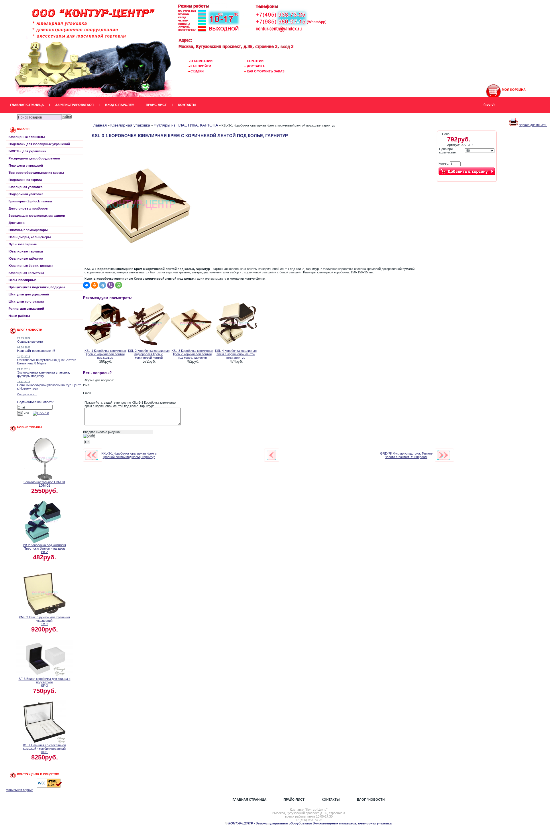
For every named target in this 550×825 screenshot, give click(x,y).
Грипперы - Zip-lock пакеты (30, 201)
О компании (201, 61)
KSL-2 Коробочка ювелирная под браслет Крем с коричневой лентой (149, 354)
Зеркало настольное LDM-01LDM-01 (44, 483)
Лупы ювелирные (23, 244)
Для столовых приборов (28, 208)
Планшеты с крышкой (26, 165)
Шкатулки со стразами (26, 301)
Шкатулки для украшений (29, 294)
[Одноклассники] (94, 285)
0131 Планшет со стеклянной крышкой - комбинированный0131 (44, 748)
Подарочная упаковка (26, 194)
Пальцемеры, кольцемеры (30, 237)
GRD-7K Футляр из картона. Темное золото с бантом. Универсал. (406, 455)
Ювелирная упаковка (25, 187)
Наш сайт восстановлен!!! (36, 350)
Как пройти (200, 66)
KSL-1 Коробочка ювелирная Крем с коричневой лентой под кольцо (105, 354)
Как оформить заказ (265, 71)
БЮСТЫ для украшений (27, 151)
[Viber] (110, 285)
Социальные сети (30, 341)
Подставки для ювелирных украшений (39, 144)
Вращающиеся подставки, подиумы (37, 287)
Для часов (17, 222)
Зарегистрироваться (74, 104)
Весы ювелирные (22, 280)
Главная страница (27, 104)
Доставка (256, 66)
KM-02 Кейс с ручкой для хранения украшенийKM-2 (44, 620)
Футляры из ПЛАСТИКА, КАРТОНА (186, 125)
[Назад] (271, 455)
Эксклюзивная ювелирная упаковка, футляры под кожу (43, 374)
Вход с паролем (119, 104)
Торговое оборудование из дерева (36, 172)
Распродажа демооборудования (34, 158)
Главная (99, 125)
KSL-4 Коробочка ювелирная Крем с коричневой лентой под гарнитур (236, 354)
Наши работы (19, 315)
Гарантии (255, 61)
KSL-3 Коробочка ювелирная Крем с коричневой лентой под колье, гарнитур (192, 354)
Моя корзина (514, 89)
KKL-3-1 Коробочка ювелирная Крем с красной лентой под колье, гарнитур (129, 455)
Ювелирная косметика (26, 273)
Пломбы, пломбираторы (28, 230)
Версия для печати (533, 125)
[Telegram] (102, 285)
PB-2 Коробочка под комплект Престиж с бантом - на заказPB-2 (44, 548)
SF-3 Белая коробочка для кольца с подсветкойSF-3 (44, 682)
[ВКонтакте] (86, 285)
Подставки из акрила (25, 179)
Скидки (197, 71)
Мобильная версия (19, 790)
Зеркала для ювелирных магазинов (37, 215)
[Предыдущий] (91, 455)
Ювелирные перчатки (26, 251)
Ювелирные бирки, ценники (31, 265)
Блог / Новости (371, 799)
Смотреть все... (27, 394)
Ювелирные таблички (26, 258)
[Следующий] (443, 455)
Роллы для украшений (26, 308)
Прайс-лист (156, 104)
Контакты (187, 104)
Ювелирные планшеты (27, 137)
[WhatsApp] (118, 285)
